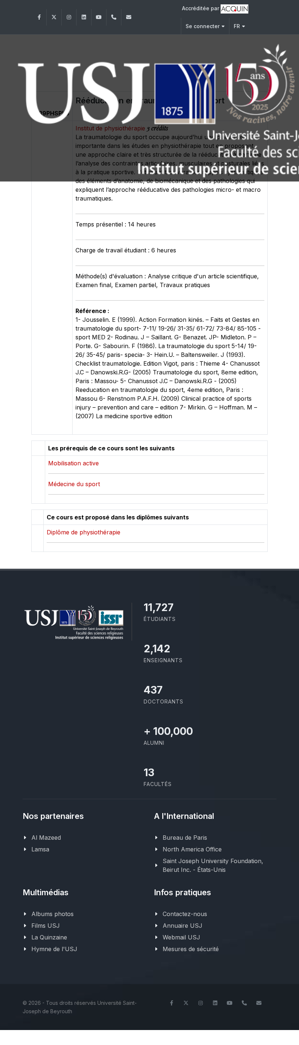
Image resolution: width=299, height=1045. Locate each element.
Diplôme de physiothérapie (83, 532)
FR (237, 26)
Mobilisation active (73, 463)
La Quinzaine (49, 937)
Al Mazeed (46, 837)
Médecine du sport (74, 484)
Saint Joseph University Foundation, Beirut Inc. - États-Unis (213, 865)
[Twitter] (54, 17)
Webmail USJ (181, 937)
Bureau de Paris (185, 837)
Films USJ (45, 925)
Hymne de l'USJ (54, 949)
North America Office (192, 849)
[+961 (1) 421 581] (113, 17)
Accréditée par (201, 8)
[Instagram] (69, 17)
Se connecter (203, 26)
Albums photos (52, 914)
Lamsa (40, 849)
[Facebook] (39, 17)
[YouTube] (99, 17)
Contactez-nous (185, 914)
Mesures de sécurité (191, 949)
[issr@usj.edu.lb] (128, 17)
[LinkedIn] (84, 17)
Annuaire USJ (182, 925)
